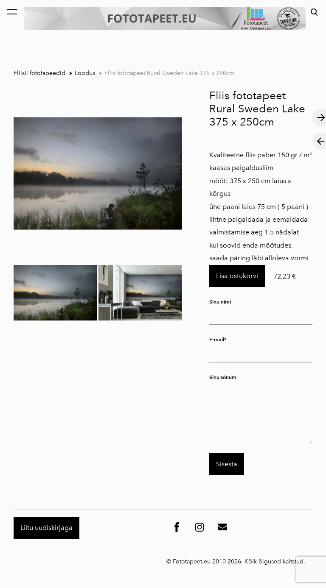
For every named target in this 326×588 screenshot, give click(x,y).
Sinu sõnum (222, 377)
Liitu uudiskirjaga (46, 528)
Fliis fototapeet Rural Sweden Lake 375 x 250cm (169, 73)
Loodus (85, 73)
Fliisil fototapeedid (39, 73)
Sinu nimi (220, 301)
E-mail (216, 339)
